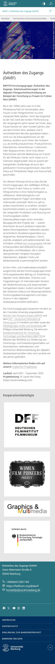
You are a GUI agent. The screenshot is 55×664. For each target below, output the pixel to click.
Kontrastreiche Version (43, 3)
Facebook (3, 608)
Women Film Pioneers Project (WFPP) (22, 315)
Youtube (13, 608)
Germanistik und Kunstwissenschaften (30, 18)
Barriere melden (12, 638)
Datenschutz (10, 626)
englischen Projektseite (24, 366)
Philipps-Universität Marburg (17, 652)
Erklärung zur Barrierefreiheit (21, 632)
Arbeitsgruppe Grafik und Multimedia (22, 325)
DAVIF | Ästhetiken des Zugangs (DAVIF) (51, 11)
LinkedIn (23, 608)
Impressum (8, 620)
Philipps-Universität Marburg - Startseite (11, 3)
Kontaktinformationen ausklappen (50, 647)
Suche (50, 3)
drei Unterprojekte (32, 243)
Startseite (5, 18)
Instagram (18, 608)
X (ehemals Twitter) (9, 608)
